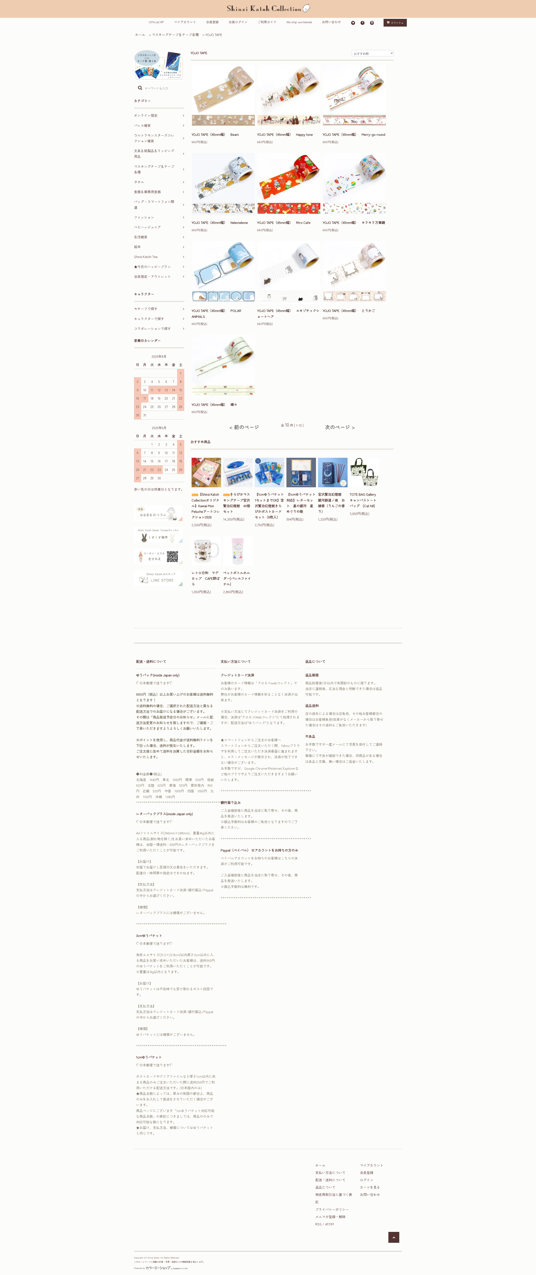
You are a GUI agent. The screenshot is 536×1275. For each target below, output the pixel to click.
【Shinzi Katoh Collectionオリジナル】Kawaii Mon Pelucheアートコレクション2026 (206, 505)
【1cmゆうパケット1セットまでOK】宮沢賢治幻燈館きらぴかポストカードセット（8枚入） (269, 505)
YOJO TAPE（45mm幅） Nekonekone (220, 222)
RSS (318, 1223)
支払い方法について (330, 1172)
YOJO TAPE (213, 34)
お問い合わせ (331, 22)
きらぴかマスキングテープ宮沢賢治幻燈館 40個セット (236, 503)
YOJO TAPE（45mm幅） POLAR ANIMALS (216, 313)
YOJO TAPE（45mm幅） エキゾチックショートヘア (288, 313)
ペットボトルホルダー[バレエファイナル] (237, 578)
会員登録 (212, 22)
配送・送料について (330, 1179)
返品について (325, 1187)
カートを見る (370, 1187)
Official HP (156, 22)
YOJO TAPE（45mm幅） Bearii (215, 134)
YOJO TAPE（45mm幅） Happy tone (285, 134)
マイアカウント (185, 22)
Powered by (139, 1268)
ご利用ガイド (267, 22)
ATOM (329, 1223)
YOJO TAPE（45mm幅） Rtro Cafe (284, 222)
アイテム (397, 23)
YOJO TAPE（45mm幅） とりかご (349, 310)
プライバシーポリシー (332, 1209)
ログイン (366, 1179)
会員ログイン (238, 22)
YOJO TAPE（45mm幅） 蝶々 (214, 404)
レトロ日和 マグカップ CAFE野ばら (206, 578)
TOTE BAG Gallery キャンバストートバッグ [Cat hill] (364, 500)
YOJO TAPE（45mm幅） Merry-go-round (354, 134)
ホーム (140, 34)
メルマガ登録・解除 (330, 1216)
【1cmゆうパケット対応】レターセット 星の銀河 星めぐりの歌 (301, 503)
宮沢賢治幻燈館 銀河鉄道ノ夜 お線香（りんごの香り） (331, 503)
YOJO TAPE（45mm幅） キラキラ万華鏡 (354, 222)
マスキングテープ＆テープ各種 (175, 34)
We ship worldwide (299, 22)
